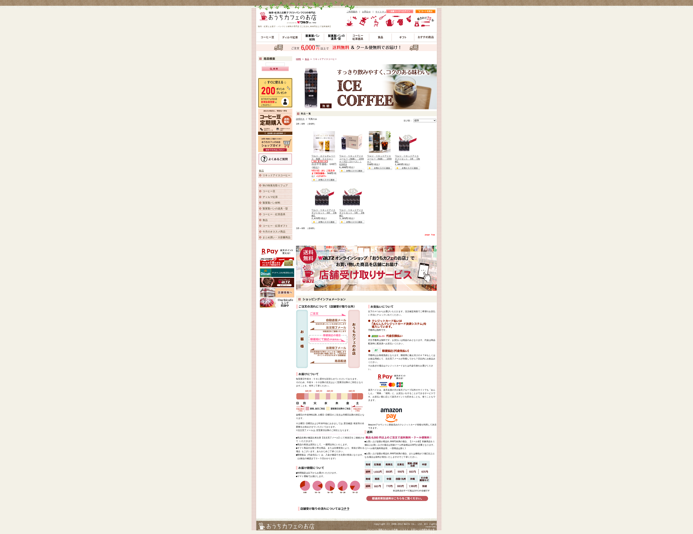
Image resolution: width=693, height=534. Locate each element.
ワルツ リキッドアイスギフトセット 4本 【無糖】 (324, 213)
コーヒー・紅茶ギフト (275, 225)
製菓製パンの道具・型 (275, 208)
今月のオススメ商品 (274, 231)
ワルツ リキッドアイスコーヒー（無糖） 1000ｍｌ (379, 159)
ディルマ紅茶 (270, 196)
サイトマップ (381, 11)
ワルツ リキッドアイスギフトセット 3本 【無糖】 (407, 159)
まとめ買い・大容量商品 (276, 237)
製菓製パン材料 (271, 202)
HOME (298, 59)
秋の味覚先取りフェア (275, 185)
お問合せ (366, 11)
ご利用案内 (351, 11)
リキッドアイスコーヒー (276, 175)
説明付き (300, 119)
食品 (261, 170)
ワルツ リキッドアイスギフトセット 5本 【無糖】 (351, 213)
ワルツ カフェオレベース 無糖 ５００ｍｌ (323, 157)
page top (430, 235)
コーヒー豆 (269, 191)
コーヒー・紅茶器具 (274, 214)
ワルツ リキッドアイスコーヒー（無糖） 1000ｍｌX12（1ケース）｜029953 (351, 160)
